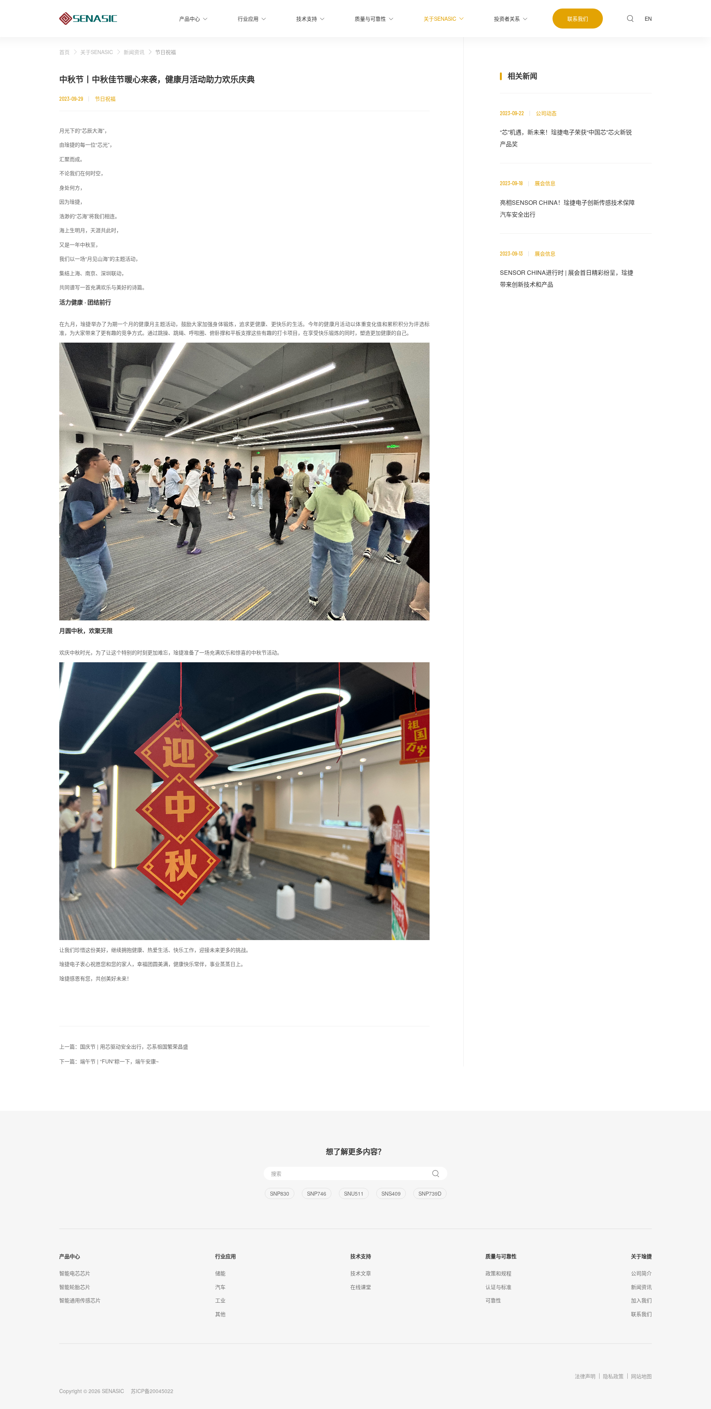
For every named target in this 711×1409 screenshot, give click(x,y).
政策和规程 (498, 1273)
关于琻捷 (641, 1256)
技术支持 (360, 1256)
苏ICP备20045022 (152, 1391)
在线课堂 (360, 1286)
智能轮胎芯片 (74, 1286)
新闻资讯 (134, 52)
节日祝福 (165, 52)
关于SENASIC (96, 52)
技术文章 (360, 1273)
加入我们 (641, 1300)
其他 (220, 1314)
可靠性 (493, 1300)
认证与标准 (498, 1286)
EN (648, 18)
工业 (220, 1300)
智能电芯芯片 (74, 1273)
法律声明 (585, 1376)
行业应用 (225, 1256)
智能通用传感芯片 (80, 1300)
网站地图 (641, 1376)
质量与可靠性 (501, 1256)
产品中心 (69, 1256)
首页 (64, 52)
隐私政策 (613, 1376)
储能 (220, 1273)
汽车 (220, 1286)
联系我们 (641, 1314)
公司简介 (641, 1273)
